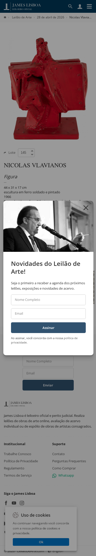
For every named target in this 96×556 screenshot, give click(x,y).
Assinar (48, 327)
